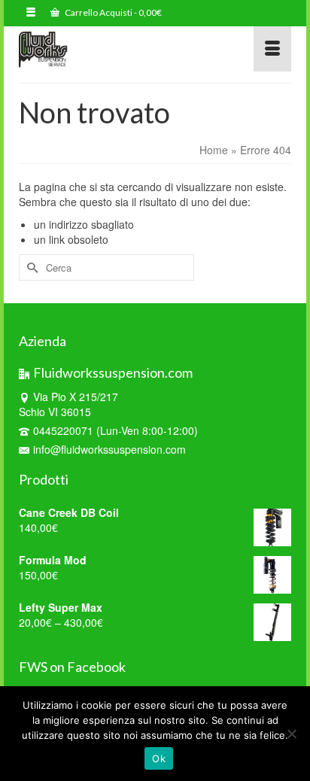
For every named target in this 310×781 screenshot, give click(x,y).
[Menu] (272, 48)
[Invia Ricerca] (30, 267)
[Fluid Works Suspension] (118, 48)
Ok (159, 758)
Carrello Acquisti (112, 12)
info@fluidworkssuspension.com (109, 449)
